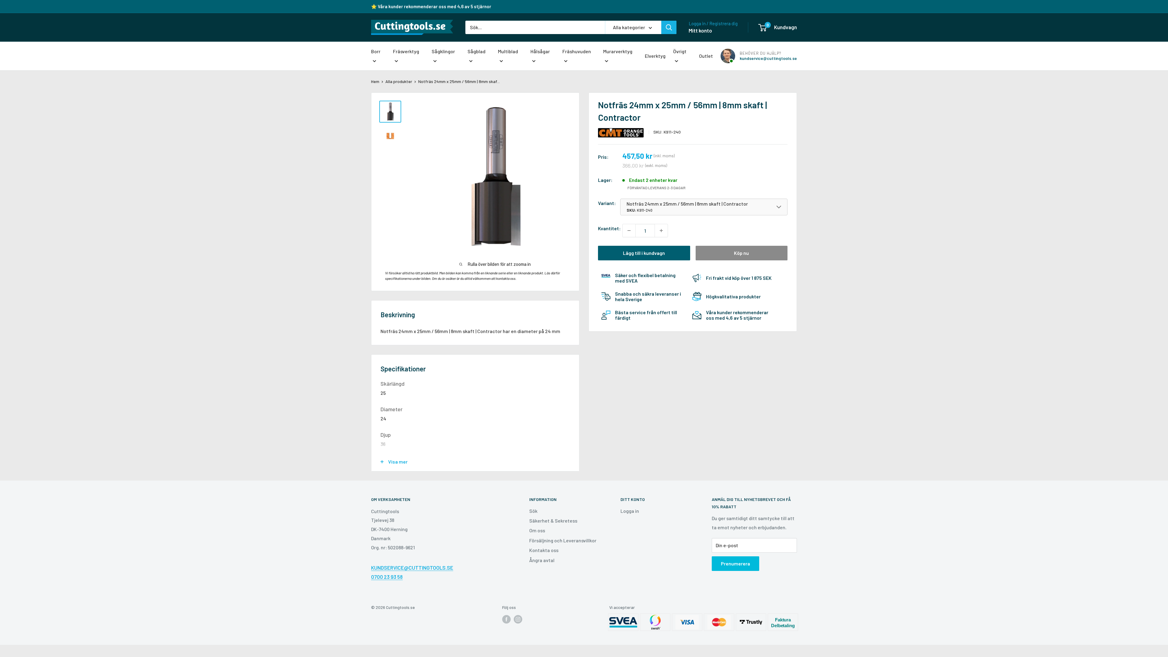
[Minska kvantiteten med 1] (629, 230)
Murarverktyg (617, 51)
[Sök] (668, 27)
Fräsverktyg (406, 51)
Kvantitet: (609, 228)
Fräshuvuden (576, 51)
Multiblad (508, 51)
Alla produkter (398, 81)
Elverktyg (655, 56)
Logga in (629, 511)
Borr (376, 51)
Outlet (706, 56)
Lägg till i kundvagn (644, 253)
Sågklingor (443, 51)
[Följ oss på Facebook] (506, 619)
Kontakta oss (543, 550)
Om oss (537, 530)
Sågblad (476, 51)
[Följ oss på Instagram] (518, 619)
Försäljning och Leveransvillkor (562, 540)
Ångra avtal (541, 560)
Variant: (607, 203)
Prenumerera (735, 563)
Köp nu (741, 253)
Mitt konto (700, 30)
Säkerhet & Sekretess (553, 520)
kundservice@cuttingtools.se (768, 58)
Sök (533, 511)
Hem (375, 81)
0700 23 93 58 (387, 577)
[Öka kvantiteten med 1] (661, 230)
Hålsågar (540, 51)
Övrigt (680, 51)
